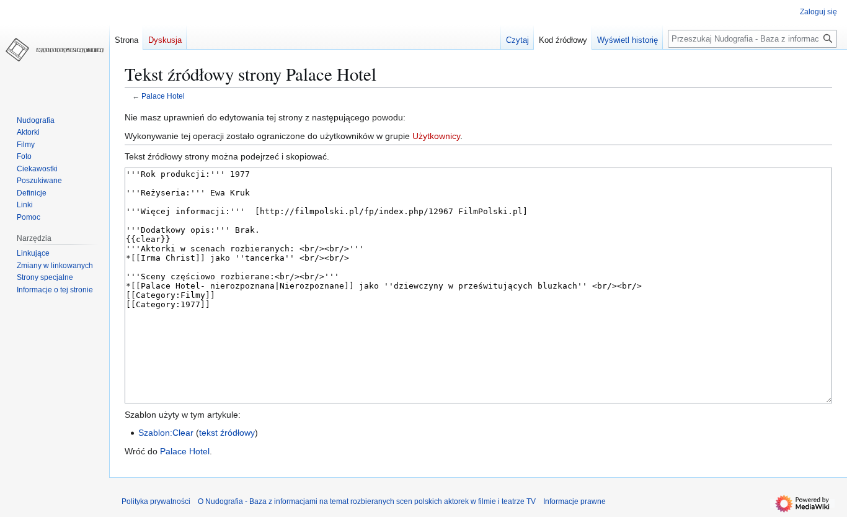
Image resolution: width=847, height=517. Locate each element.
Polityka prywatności (156, 501)
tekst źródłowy (227, 433)
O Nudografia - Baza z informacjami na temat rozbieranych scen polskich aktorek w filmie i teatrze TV (367, 501)
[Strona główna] (54, 49)
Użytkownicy (436, 136)
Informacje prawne (574, 501)
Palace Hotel (163, 96)
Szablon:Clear (165, 433)
